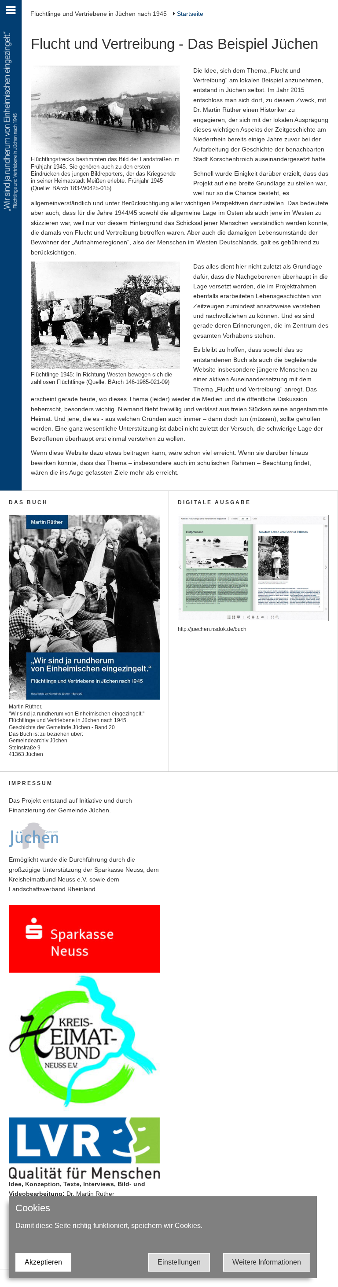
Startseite (190, 13)
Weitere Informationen (266, 1262)
